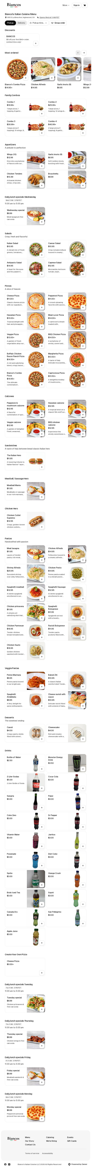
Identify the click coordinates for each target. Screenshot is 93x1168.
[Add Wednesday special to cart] (41, 221)
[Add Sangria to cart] (41, 807)
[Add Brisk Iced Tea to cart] (41, 904)
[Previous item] (78, 52)
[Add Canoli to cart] (41, 739)
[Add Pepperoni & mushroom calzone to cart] (41, 414)
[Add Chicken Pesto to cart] (83, 579)
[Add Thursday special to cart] (41, 1045)
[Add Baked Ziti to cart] (83, 686)
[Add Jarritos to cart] (83, 846)
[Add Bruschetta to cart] (83, 185)
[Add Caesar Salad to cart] (83, 255)
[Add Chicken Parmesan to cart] (41, 637)
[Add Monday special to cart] (41, 1118)
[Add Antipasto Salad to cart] (41, 274)
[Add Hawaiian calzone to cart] (83, 414)
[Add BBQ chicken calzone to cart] (83, 434)
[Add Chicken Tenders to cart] (41, 185)
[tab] (10, 23)
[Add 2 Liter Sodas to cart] (41, 788)
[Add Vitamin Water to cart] (41, 846)
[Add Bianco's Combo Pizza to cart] (25, 78)
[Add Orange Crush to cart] (83, 885)
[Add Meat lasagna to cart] (41, 560)
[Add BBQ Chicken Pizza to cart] (83, 346)
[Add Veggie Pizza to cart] (41, 346)
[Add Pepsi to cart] (83, 807)
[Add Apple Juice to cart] (41, 942)
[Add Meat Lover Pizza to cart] (83, 326)
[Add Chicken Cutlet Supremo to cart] (41, 527)
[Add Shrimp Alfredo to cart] (41, 579)
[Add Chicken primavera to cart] (41, 618)
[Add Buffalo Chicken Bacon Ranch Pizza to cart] (41, 365)
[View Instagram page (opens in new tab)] (9, 1164)
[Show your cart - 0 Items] (84, 5)
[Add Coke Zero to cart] (41, 827)
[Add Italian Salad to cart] (41, 255)
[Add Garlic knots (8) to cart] (78, 78)
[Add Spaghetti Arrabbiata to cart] (41, 706)
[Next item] (83, 52)
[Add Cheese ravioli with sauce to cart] (83, 706)
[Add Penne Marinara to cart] (41, 686)
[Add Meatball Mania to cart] (41, 497)
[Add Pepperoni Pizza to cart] (83, 307)
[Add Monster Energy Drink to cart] (83, 769)
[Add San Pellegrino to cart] (83, 923)
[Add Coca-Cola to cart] (83, 788)
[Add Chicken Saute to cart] (41, 656)
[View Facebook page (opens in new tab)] (5, 1164)
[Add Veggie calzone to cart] (41, 434)
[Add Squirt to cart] (83, 904)
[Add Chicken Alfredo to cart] (51, 78)
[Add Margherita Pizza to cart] (83, 365)
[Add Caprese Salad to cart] (83, 274)
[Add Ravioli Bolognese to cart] (83, 637)
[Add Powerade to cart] (41, 865)
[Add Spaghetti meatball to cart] (41, 598)
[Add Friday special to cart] (41, 1082)
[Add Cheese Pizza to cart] (41, 307)
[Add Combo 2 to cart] (83, 113)
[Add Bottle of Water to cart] (41, 769)
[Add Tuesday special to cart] (41, 1009)
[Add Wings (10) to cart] (41, 166)
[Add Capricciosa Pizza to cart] (83, 384)
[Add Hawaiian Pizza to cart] (41, 326)
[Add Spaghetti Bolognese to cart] (83, 618)
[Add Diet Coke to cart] (83, 865)
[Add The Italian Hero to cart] (41, 467)
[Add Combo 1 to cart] (41, 113)
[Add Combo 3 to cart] (41, 133)
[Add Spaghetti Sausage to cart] (83, 598)
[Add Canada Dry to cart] (41, 923)
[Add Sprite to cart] (41, 885)
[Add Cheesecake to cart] (83, 739)
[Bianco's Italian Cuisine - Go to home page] (13, 5)
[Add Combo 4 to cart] (83, 133)
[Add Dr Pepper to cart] (83, 827)
